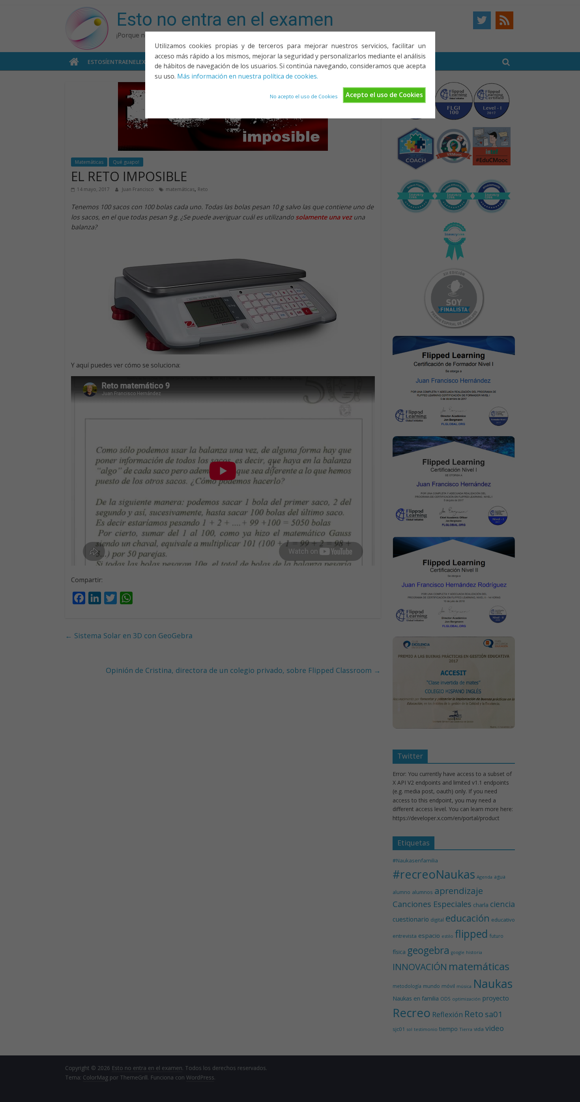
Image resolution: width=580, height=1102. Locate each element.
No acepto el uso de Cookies (304, 96)
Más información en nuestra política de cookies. (247, 76)
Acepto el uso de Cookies (384, 94)
